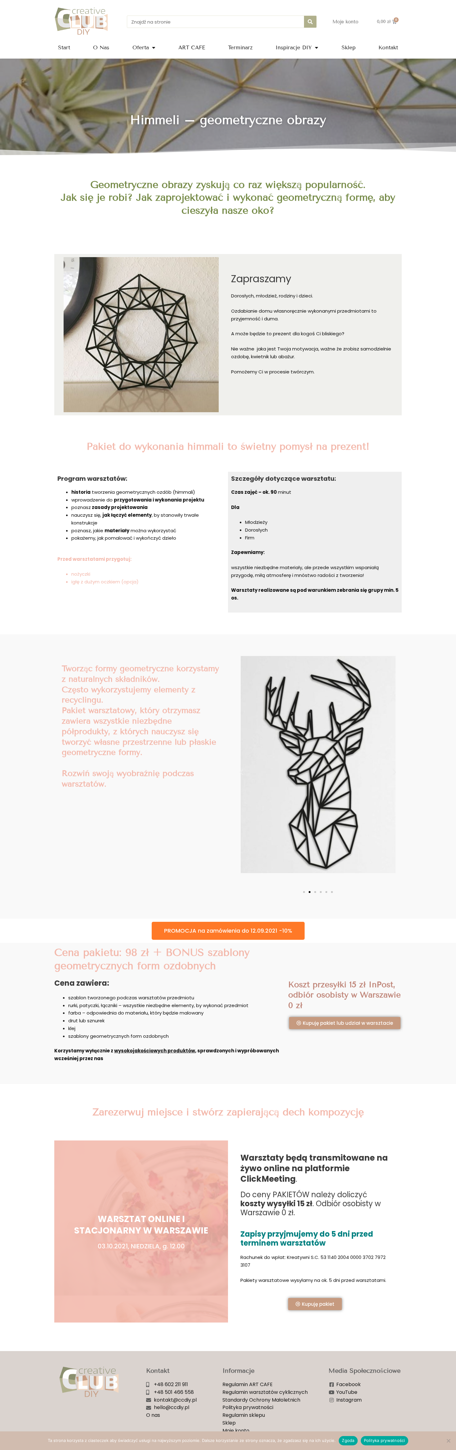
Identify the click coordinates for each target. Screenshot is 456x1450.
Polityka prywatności (384, 1440)
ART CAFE (191, 47)
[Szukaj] (310, 22)
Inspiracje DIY (293, 47)
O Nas (101, 47)
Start (64, 47)
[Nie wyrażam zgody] (448, 1441)
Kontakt (388, 47)
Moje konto (345, 22)
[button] (241, 772)
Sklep (348, 47)
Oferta (140, 47)
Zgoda (348, 1440)
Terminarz (240, 47)
